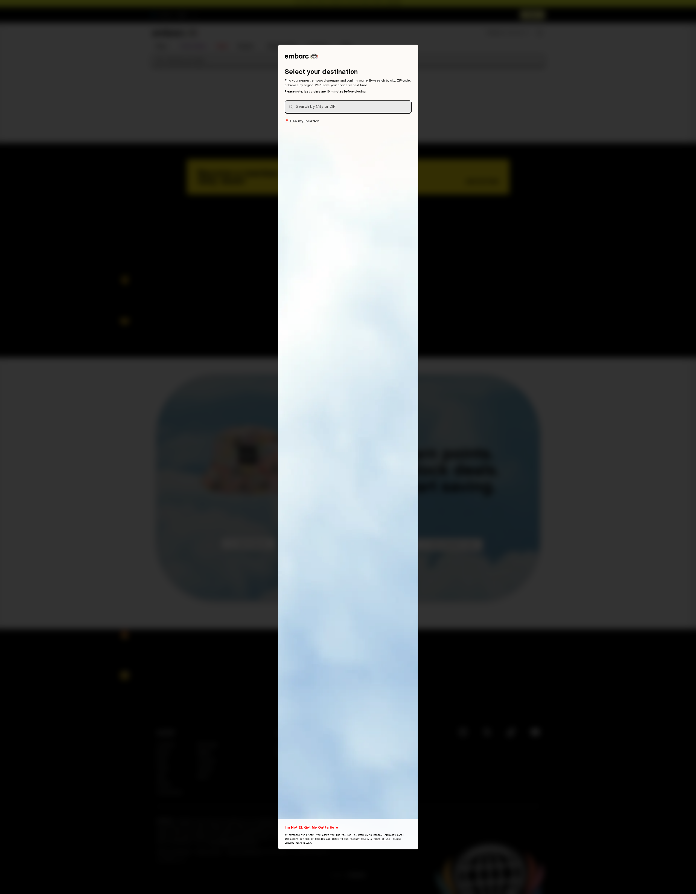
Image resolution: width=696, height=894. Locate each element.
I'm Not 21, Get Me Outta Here (311, 827)
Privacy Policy (359, 839)
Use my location (302, 121)
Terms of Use (382, 839)
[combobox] (348, 106)
